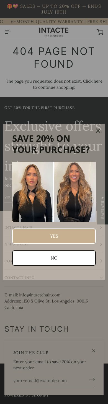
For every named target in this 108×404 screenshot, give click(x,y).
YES (54, 236)
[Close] (98, 130)
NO (54, 258)
